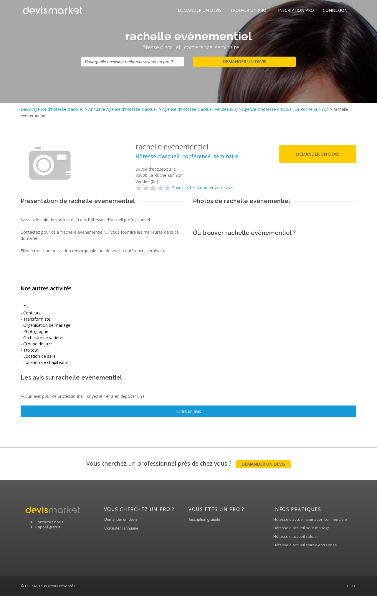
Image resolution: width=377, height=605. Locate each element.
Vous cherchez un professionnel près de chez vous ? (185, 463)
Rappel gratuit (47, 527)
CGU (351, 585)
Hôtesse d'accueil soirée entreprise (305, 545)
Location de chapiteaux (45, 362)
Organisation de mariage (46, 325)
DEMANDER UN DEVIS (199, 10)
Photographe (35, 331)
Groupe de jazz (37, 344)
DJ (25, 306)
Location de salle (39, 356)
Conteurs (32, 313)
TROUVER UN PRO (248, 10)
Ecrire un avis (188, 411)
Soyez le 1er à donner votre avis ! (203, 187)
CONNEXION (335, 10)
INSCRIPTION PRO (296, 10)
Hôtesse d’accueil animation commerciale (310, 519)
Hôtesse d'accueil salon (294, 536)
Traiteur (30, 350)
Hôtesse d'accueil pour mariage (301, 527)
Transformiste (36, 319)
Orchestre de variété (42, 337)
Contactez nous (49, 522)
